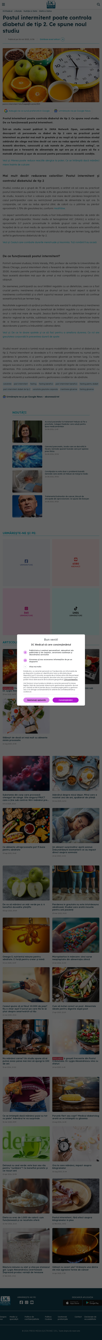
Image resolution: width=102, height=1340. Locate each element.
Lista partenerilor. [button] (71, 680)
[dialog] (51, 670)
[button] (51, 667)
